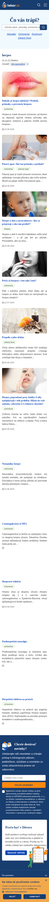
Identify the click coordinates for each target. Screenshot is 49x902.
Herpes (7, 229)
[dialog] (24, 889)
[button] (24, 891)
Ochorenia (24, 34)
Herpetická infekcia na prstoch (17, 699)
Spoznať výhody (16, 853)
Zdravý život (24, 38)
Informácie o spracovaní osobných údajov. (24, 813)
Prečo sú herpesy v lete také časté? (19, 280)
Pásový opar (23, 169)
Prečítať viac (32, 889)
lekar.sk (32, 804)
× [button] (46, 880)
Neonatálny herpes (11, 463)
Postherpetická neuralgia (14, 641)
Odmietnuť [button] (35, 897)
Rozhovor (37, 34)
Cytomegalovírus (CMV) (14, 523)
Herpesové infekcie (11, 581)
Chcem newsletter (24, 785)
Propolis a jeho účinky (13, 337)
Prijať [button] (12, 897)
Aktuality (11, 34)
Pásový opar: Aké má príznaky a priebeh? (23, 164)
